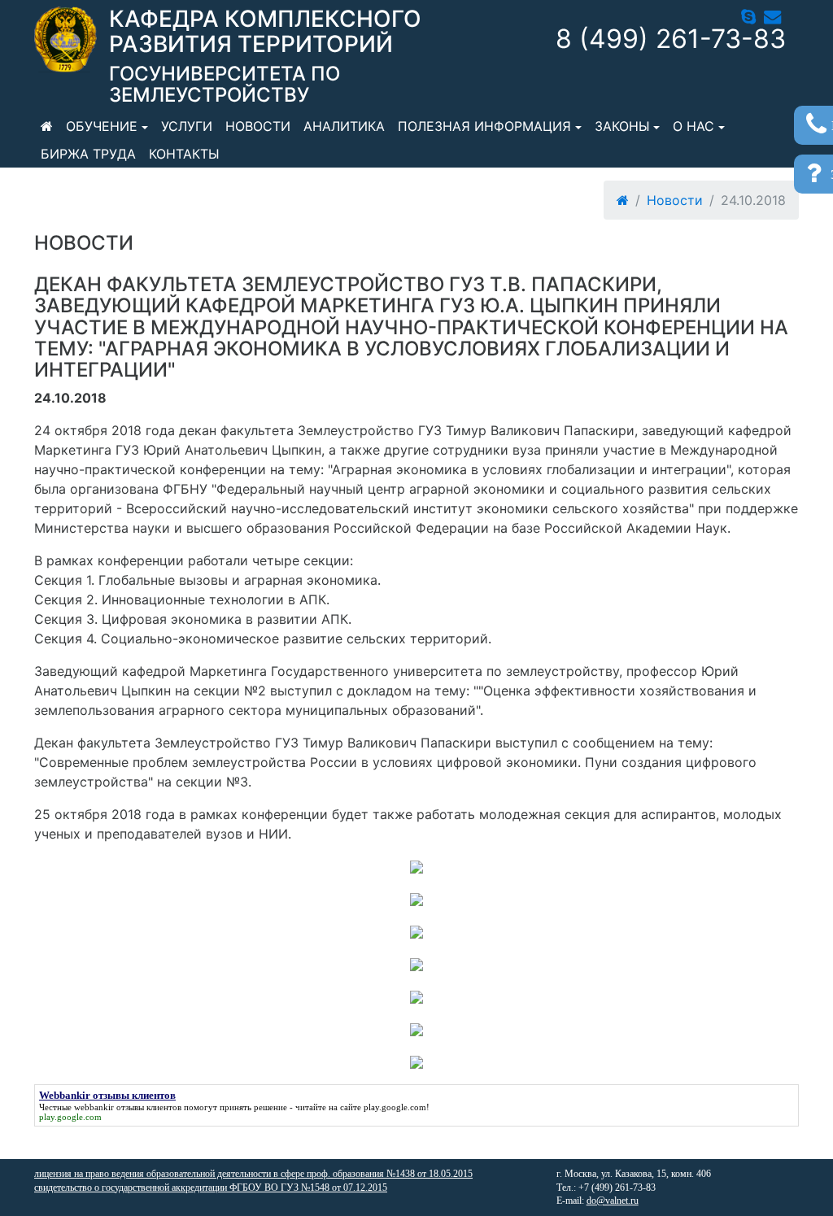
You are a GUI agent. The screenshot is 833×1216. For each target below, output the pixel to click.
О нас (693, 126)
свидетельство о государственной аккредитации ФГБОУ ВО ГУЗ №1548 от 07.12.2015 (210, 1187)
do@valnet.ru (613, 1200)
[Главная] (47, 126)
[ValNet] (65, 39)
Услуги (186, 126)
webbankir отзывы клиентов (127, 1107)
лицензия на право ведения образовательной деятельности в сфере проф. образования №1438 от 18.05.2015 (253, 1173)
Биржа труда (88, 154)
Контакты (184, 154)
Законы (622, 126)
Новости (257, 126)
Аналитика (344, 126)
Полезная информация (484, 126)
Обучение (101, 126)
